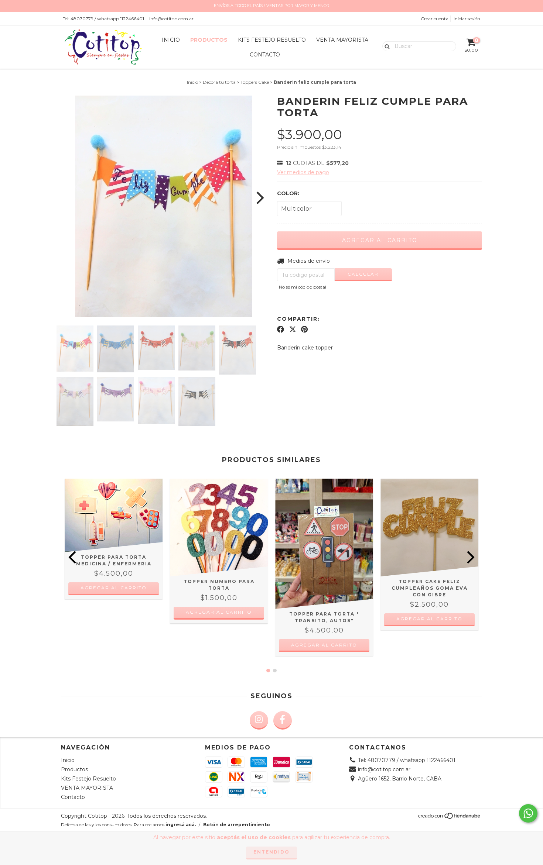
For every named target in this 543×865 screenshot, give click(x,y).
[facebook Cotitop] (282, 720)
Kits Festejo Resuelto (272, 40)
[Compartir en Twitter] (292, 329)
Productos (209, 40)
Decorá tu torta (219, 82)
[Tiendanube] (449, 817)
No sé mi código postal (302, 287)
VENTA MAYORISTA (342, 40)
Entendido (271, 852)
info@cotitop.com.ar (171, 18)
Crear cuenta (434, 18)
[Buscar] (385, 46)
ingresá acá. (180, 824)
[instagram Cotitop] (259, 720)
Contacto (265, 54)
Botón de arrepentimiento (236, 824)
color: (288, 193)
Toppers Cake (254, 82)
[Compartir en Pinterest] (304, 329)
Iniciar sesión (467, 18)
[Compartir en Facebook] (280, 329)
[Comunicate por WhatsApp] (528, 813)
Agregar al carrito (219, 612)
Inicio (171, 40)
